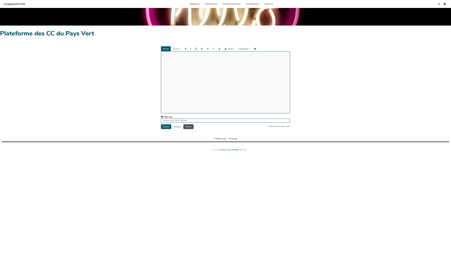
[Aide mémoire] (255, 48)
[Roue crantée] (444, 4)
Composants (243, 49)
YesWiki (235, 149)
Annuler (177, 126)
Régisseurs (195, 4)
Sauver (166, 49)
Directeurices (211, 4)
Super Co (269, 4)
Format (176, 49)
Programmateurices (231, 4)
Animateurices (252, 4)
